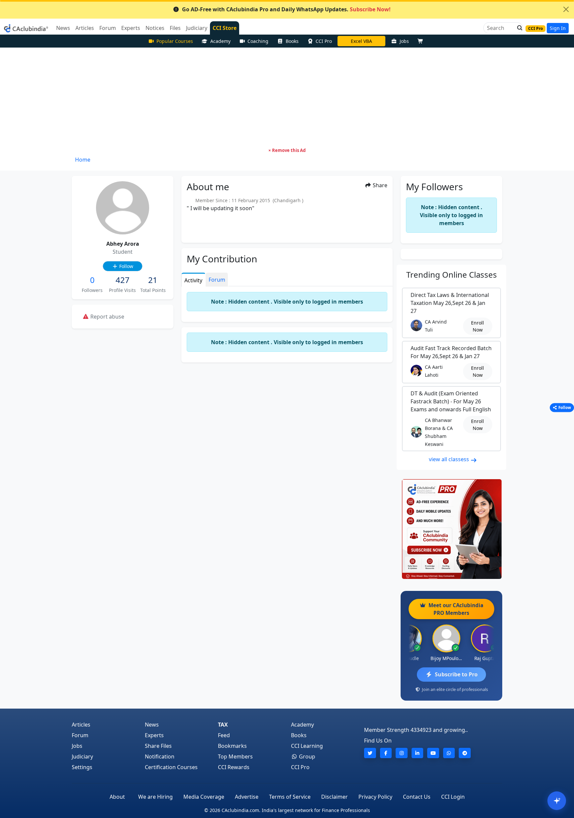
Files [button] (175, 28)
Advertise (246, 796)
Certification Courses (171, 767)
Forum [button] (107, 28)
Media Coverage (203, 796)
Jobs (404, 41)
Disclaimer (334, 796)
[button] (518, 28)
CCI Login (453, 796)
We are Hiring (155, 796)
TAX (223, 724)
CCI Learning (307, 746)
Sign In (558, 28)
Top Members (235, 756)
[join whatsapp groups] (449, 753)
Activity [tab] (193, 280)
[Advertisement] (287, 97)
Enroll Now (477, 326)
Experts (154, 735)
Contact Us (416, 796)
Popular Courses (174, 41)
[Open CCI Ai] (556, 800)
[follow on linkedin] (418, 753)
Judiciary (82, 756)
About (117, 796)
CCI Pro (324, 41)
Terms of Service (290, 796)
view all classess (449, 459)
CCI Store (225, 28)
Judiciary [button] (196, 28)
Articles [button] (84, 28)
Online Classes (451, 274)
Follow (125, 266)
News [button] (63, 28)
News (152, 724)
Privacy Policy (375, 796)
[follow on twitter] (370, 753)
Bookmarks (232, 746)
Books (292, 41)
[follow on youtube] (433, 753)
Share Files (158, 746)
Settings (82, 767)
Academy (220, 41)
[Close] (566, 9)
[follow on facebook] (386, 753)
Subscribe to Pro (456, 674)
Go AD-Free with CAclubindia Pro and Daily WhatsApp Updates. (286, 9)
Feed (224, 735)
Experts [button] (130, 28)
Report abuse (106, 316)
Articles (81, 724)
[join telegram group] (465, 753)
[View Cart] (422, 41)
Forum (80, 735)
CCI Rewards (233, 767)
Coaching (257, 41)
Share (379, 185)
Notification (159, 756)
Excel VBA (361, 41)
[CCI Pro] (451, 529)
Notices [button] (154, 28)
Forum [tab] (217, 279)
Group (306, 756)
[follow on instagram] (402, 753)
